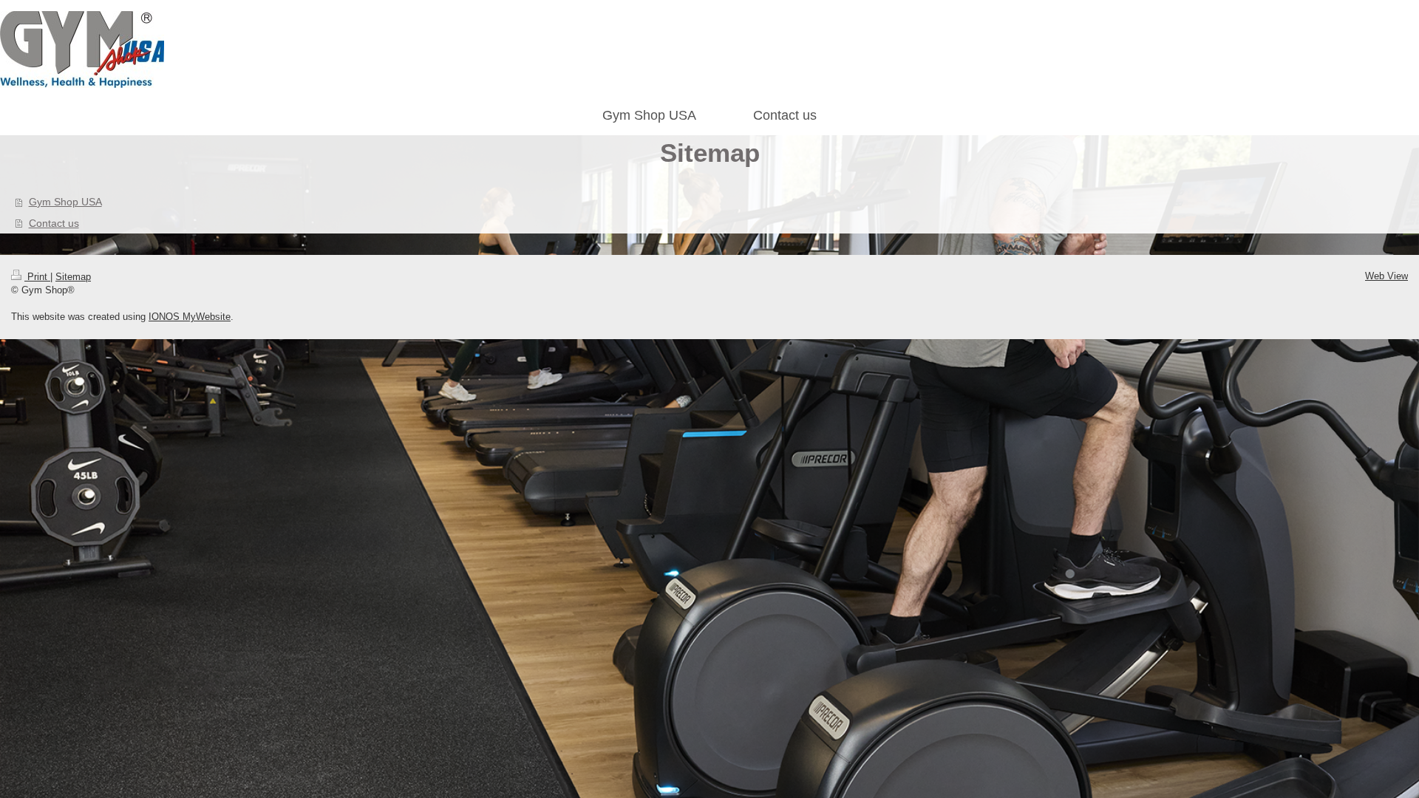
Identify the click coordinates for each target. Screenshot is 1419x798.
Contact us (54, 223)
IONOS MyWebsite (190, 316)
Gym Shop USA (65, 202)
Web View (1386, 276)
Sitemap (73, 276)
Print (37, 276)
